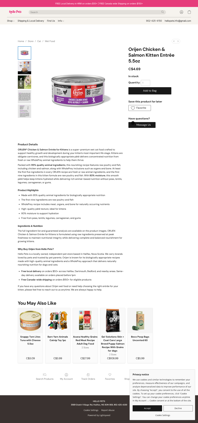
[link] (163, 414)
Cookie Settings (91, 410)
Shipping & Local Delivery (31, 20)
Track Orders (88, 378)
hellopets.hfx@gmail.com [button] (178, 20)
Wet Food (50, 41)
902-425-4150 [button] (154, 20)
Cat (39, 41)
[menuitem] (174, 41)
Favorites (110, 378)
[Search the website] (162, 12)
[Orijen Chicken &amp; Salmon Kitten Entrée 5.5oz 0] (24, 53)
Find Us (51, 20)
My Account (66, 378)
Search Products (44, 378)
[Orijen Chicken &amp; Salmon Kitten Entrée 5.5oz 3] (24, 96)
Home (21, 41)
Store (30, 41)
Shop (10, 20)
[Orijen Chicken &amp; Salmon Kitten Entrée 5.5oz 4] (24, 111)
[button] (15, 12)
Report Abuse (108, 410)
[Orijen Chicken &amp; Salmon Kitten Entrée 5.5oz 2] (24, 82)
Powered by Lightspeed (99, 415)
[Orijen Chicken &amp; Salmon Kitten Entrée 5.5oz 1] (24, 67)
